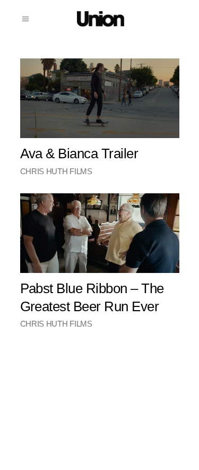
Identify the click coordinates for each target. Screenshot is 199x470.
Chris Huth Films (56, 171)
